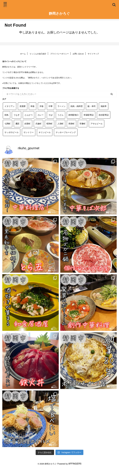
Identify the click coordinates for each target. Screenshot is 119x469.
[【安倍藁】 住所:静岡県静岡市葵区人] (88, 244)
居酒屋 (23, 106)
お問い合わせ (78, 53)
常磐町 (82, 123)
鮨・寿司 (92, 106)
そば (50, 114)
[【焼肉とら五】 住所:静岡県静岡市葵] (30, 244)
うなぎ (16, 114)
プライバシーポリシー (59, 53)
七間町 (7, 123)
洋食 (42, 106)
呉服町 (38, 123)
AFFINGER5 (74, 463)
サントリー (29, 132)
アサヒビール (96, 123)
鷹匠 (17, 123)
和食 (33, 106)
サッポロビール (11, 132)
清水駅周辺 (104, 114)
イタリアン (9, 106)
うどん (60, 114)
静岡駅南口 (73, 114)
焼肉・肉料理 (77, 106)
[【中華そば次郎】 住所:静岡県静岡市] (88, 186)
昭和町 (49, 123)
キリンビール (45, 132)
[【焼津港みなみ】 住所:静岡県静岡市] (30, 360)
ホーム (23, 53)
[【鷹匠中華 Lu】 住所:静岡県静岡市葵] (30, 186)
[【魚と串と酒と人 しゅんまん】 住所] (30, 302)
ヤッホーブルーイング (66, 132)
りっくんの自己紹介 (38, 53)
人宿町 (60, 123)
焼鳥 (6, 114)
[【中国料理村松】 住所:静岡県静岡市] (88, 302)
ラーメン (61, 106)
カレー (40, 114)
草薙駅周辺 (89, 114)
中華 (50, 106)
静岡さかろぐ (59, 13)
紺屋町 (27, 123)
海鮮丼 (104, 106)
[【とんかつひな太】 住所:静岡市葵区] (30, 418)
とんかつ (28, 114)
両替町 (71, 123)
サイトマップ (93, 53)
